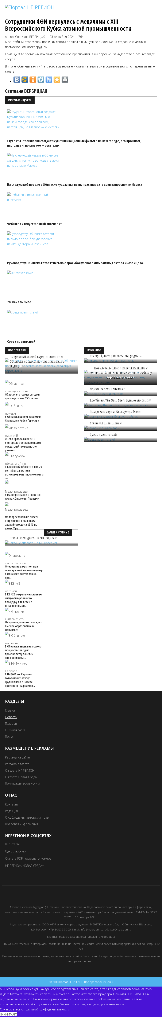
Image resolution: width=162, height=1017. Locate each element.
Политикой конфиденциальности (47, 1009)
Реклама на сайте (17, 757)
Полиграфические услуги (22, 783)
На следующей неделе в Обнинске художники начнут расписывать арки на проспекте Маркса (74, 184)
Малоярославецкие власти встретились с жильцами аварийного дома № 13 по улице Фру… (21, 522)
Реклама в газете (17, 764)
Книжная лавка (15, 730)
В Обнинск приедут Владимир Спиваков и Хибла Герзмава (23, 418)
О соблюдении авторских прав (27, 817)
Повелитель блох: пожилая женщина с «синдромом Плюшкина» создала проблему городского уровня (120, 372)
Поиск (9, 736)
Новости (11, 717)
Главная (10, 710)
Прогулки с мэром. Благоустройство (114, 412)
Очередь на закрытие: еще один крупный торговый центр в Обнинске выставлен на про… (24, 572)
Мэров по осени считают (106, 389)
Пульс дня (11, 724)
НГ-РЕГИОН (13, 866)
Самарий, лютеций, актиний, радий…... (116, 356)
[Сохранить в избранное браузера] (57, 79)
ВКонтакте (12, 844)
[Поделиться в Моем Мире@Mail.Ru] (25, 79)
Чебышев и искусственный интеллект (34, 224)
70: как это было (19, 302)
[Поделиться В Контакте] (17, 79)
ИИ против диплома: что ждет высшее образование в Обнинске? (23, 626)
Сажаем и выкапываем (105, 423)
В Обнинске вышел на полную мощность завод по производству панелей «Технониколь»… (23, 652)
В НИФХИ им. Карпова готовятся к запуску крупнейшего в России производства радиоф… (20, 680)
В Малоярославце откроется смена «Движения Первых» (22, 496)
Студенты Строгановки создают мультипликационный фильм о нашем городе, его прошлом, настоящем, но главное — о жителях (74, 143)
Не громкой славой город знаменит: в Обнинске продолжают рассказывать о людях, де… (36, 361)
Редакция (11, 811)
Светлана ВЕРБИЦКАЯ (30, 37)
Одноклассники (15, 851)
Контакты (11, 804)
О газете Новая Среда (21, 777)
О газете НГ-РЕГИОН (19, 770)
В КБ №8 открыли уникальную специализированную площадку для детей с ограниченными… (23, 600)
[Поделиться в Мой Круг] (41, 79)
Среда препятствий (21, 341)
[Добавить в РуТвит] (49, 79)
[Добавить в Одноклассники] (33, 79)
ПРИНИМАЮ (8, 1014)
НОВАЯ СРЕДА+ (33, 866)
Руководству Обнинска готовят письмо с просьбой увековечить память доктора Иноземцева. (75, 263)
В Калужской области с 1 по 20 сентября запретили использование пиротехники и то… (24, 472)
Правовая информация (21, 824)
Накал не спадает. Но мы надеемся (33, 538)
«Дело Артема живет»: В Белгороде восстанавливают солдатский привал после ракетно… (23, 444)
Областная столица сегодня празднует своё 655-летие (22, 396)
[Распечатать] (65, 79)
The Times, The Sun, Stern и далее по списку (119, 400)
